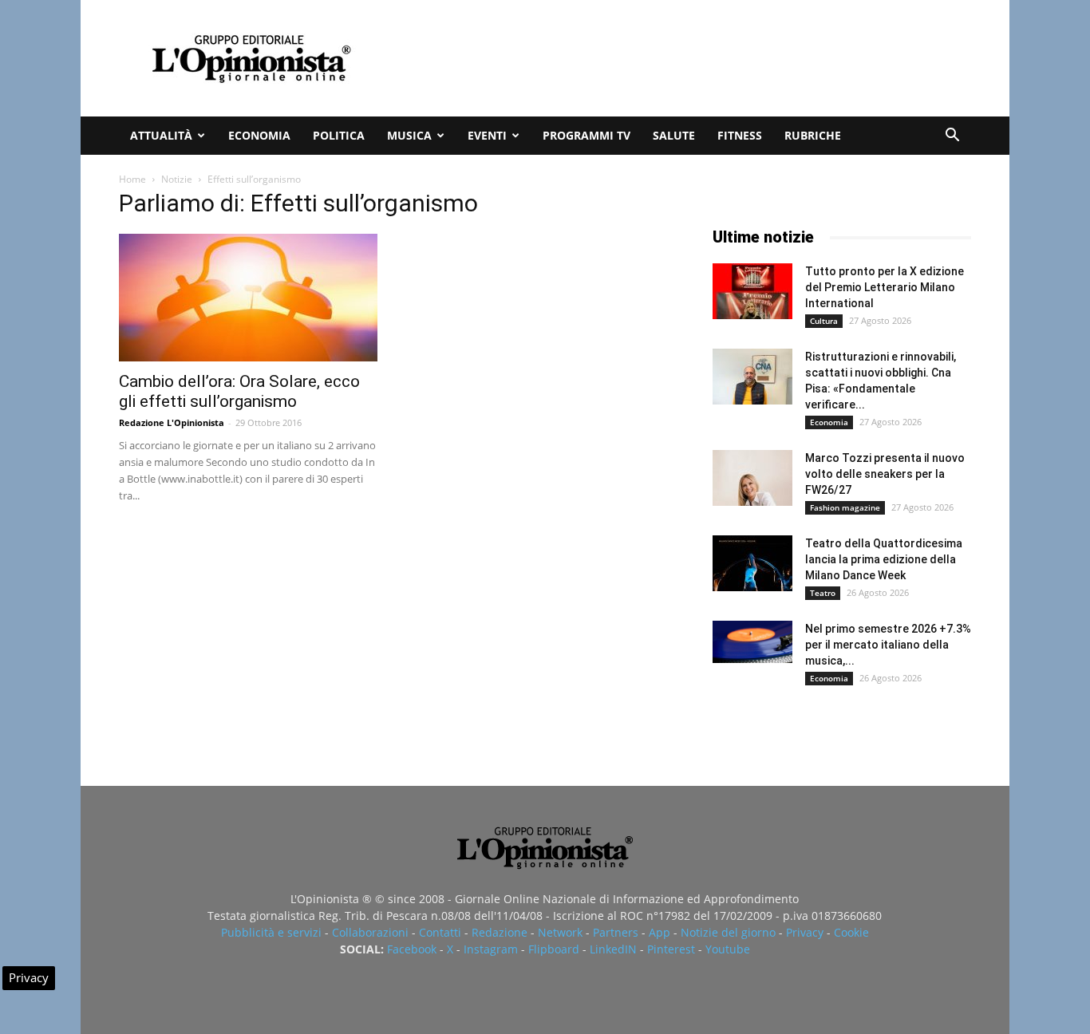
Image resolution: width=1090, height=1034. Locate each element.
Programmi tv (586, 135)
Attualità (161, 135)
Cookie (851, 932)
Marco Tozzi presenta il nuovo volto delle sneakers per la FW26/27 (885, 474)
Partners (615, 932)
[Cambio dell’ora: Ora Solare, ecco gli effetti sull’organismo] (248, 297)
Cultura (824, 320)
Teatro (822, 592)
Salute (674, 135)
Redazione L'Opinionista (171, 422)
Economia (259, 135)
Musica (409, 135)
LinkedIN (613, 949)
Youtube (727, 949)
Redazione (499, 932)
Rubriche (812, 135)
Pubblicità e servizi (271, 932)
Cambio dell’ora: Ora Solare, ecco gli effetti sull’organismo (239, 391)
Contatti (440, 932)
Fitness (739, 135)
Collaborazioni (370, 932)
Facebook (411, 949)
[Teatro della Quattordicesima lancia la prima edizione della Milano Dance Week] (752, 563)
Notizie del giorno (728, 932)
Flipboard (553, 949)
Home (132, 179)
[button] (952, 136)
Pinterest (671, 949)
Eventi (487, 135)
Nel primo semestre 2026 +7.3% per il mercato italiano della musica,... (888, 644)
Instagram (491, 949)
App (659, 932)
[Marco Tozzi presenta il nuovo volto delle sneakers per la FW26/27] (752, 478)
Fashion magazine (845, 507)
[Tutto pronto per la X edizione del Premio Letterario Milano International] (752, 291)
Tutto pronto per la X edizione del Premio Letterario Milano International (884, 287)
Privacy (804, 932)
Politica (339, 135)
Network (560, 932)
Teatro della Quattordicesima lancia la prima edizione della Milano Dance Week (883, 559)
